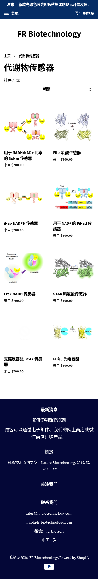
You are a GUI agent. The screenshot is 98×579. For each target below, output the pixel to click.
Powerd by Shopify (74, 557)
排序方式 (12, 80)
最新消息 (49, 410)
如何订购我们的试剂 (49, 420)
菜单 (14, 13)
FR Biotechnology (49, 34)
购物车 (88, 13)
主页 (7, 56)
